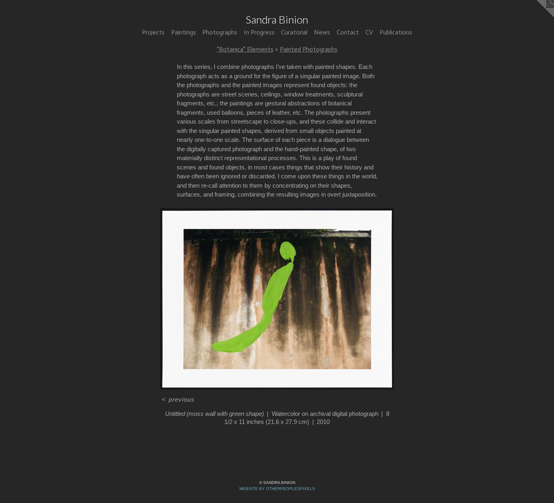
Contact (348, 32)
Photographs (219, 32)
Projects (153, 32)
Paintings (183, 32)
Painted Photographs (308, 49)
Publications (396, 32)
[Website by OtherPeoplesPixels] (538, 16)
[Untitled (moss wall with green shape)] (277, 299)
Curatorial (294, 32)
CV (369, 32)
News (322, 32)
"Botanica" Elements (245, 49)
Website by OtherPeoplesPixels (277, 488)
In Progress (259, 32)
